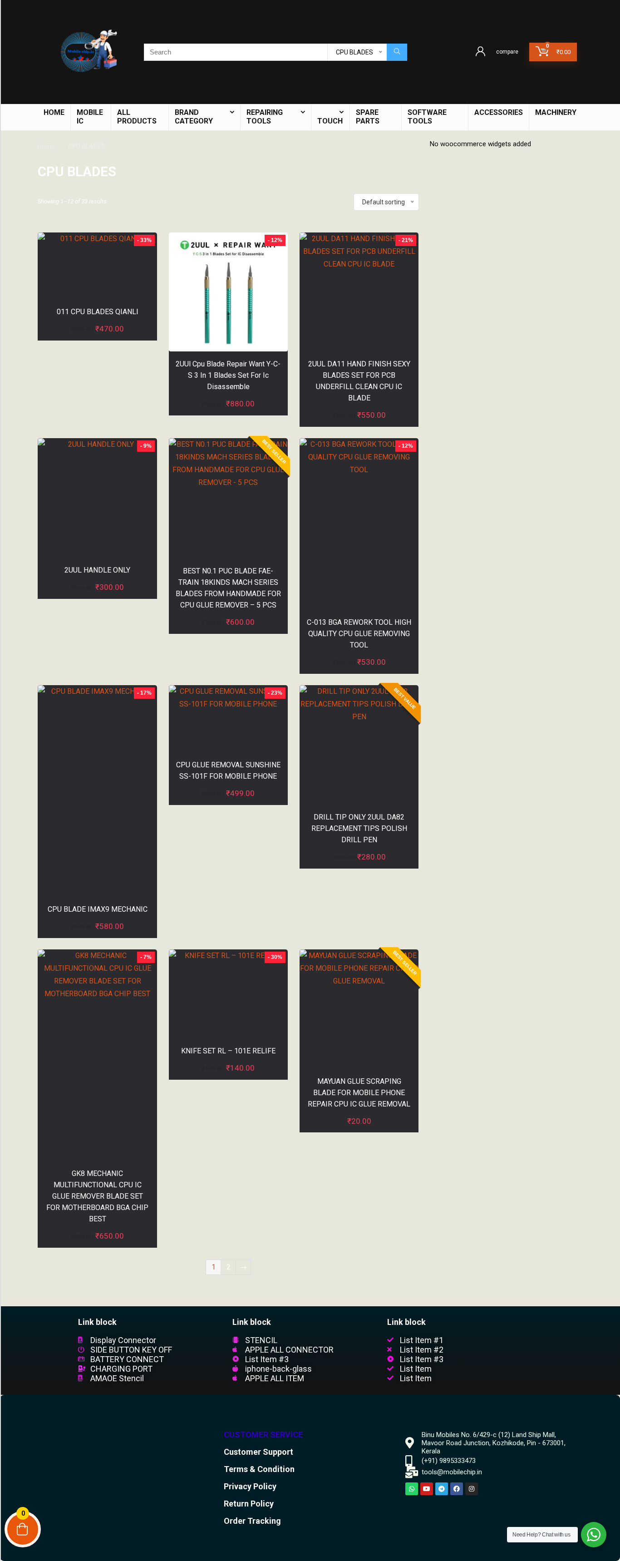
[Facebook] (456, 1488)
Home (46, 146)
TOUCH (330, 121)
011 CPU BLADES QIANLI (97, 311)
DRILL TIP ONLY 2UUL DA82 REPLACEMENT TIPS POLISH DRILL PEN (359, 828)
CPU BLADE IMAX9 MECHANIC (98, 909)
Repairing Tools (264, 116)
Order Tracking (252, 1521)
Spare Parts (367, 116)
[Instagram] (471, 1488)
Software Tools (427, 116)
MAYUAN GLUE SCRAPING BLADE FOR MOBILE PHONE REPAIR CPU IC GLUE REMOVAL (359, 1092)
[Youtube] (426, 1488)
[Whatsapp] (411, 1488)
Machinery (555, 112)
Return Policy (249, 1503)
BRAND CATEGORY (194, 116)
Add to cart (97, 338)
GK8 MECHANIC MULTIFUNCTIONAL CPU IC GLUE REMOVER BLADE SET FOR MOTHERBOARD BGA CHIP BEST (97, 1196)
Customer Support (258, 1452)
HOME (54, 112)
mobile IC (90, 116)
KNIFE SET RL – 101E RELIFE (228, 1051)
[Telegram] (441, 1488)
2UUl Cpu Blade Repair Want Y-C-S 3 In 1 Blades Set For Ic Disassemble (228, 375)
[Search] (397, 52)
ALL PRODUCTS (137, 116)
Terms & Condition (259, 1469)
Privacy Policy (250, 1486)
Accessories (498, 112)
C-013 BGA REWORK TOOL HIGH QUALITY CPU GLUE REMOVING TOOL (359, 633)
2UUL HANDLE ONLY (97, 570)
